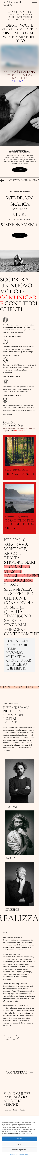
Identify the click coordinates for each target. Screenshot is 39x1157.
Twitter (15, 1112)
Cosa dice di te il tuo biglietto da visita (19, 526)
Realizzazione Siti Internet (12, 940)
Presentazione (23, 472)
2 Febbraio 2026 (11, 472)
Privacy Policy (24, 1154)
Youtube (23, 1112)
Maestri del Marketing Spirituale (15, 986)
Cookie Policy (14, 1154)
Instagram (8, 1112)
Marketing (24, 519)
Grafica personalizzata (11, 957)
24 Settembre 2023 (12, 519)
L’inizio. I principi (19, 476)
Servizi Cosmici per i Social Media (15, 1008)
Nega (19, 1144)
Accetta (19, 1139)
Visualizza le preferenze (19, 1150)
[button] (36, 1119)
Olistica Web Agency (12, 3)
